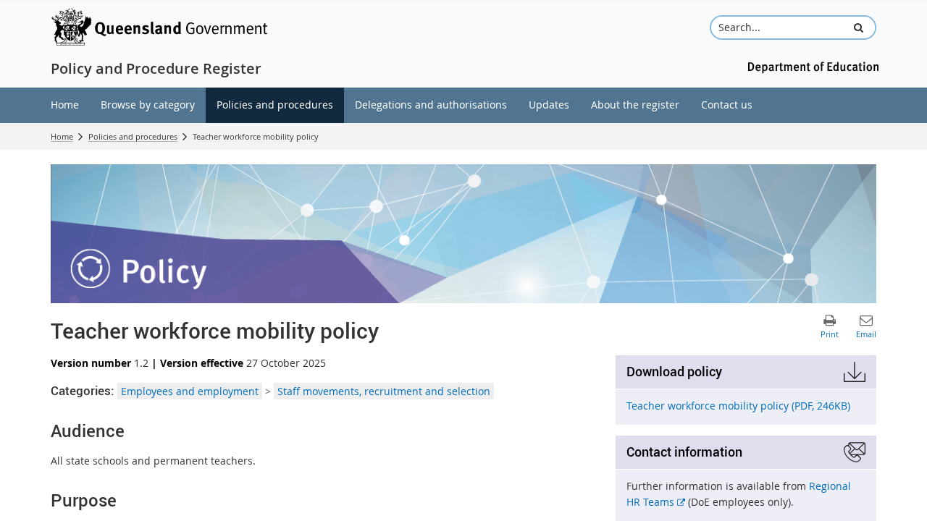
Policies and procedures (132, 136)
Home (62, 136)
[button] (858, 27)
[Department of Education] (811, 66)
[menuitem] (65, 105)
